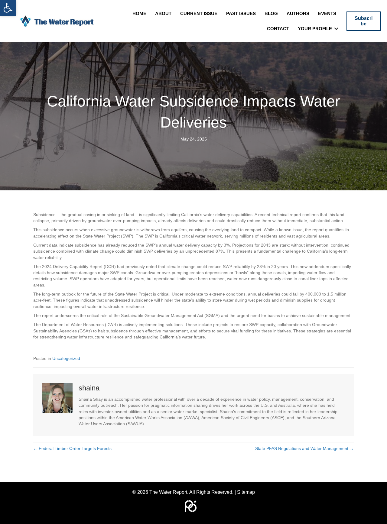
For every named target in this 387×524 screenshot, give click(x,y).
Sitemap (246, 492)
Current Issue (198, 13)
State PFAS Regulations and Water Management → (304, 448)
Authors (298, 13)
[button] (8, 8)
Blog (271, 13)
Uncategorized (66, 358)
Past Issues (241, 13)
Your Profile (315, 28)
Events (327, 13)
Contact (278, 28)
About (163, 13)
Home (139, 13)
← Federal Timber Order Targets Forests (72, 448)
